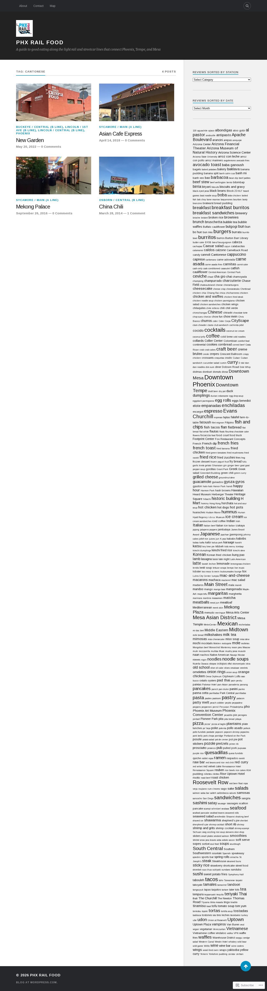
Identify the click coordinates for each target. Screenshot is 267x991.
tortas (214, 910)
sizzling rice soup (216, 832)
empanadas (211, 406)
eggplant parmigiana (203, 401)
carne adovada (226, 259)
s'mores (216, 789)
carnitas (229, 264)
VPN (236, 933)
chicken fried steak (233, 297)
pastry (229, 697)
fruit (227, 461)
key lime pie (208, 546)
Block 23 (232, 190)
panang (244, 684)
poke (214, 728)
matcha (229, 598)
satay (212, 803)
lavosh (205, 564)
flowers (196, 435)
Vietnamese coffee (204, 933)
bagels (197, 169)
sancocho (197, 798)
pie (235, 715)
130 (194, 130)
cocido (198, 331)
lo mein (215, 571)
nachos (204, 654)
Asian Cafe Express (120, 134)
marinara (197, 598)
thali (195, 898)
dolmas (197, 371)
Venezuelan (219, 929)
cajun (227, 246)
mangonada (234, 589)
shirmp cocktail (216, 824)
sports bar (208, 857)
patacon (240, 698)
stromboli (197, 869)
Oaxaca (204, 663)
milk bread (198, 635)
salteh (213, 793)
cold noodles (239, 336)
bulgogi (231, 227)
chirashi (227, 312)
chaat (210, 277)
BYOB (208, 242)
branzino (197, 203)
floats (221, 431)
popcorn (219, 732)
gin (225, 465)
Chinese (215, 312)
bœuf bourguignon (221, 242)
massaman (217, 598)
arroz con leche (228, 156)
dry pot (222, 391)
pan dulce (224, 689)
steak (206, 861)
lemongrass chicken (240, 564)
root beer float (236, 783)
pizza (198, 723)
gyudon (197, 486)
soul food (214, 844)
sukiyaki (217, 869)
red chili (229, 762)
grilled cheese (205, 477)
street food (242, 865)
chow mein (230, 316)
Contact (38, 6)
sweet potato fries (215, 874)
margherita (235, 593)
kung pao (238, 554)
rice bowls (230, 770)
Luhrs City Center (202, 576)
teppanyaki (210, 894)
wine (214, 945)
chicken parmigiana (224, 300)
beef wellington (218, 182)
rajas (210, 758)
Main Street (216, 584)
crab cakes (210, 349)
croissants (208, 357)
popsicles (244, 732)
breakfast (202, 207)
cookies (212, 344)
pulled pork (230, 748)
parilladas (214, 693)
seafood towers (217, 813)
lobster (197, 571)
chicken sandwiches (210, 304)
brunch (198, 222)
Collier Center (214, 340)
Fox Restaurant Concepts (230, 439)
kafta (201, 542)
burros (220, 238)
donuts (217, 371)
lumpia (215, 576)
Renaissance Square (203, 770)
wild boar (242, 941)
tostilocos (197, 915)
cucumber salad (211, 363)
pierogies (242, 715)
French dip (209, 443)
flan (224, 427)
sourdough (235, 844)
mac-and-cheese (235, 575)
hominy (205, 503)
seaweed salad (203, 816)
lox (244, 571)
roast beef (205, 777)
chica (222, 293)
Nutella (196, 663)
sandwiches (227, 797)
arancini (217, 140)
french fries (228, 443)
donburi (207, 371)
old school (201, 667)
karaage (228, 542)
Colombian (230, 340)
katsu (197, 546)
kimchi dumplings (202, 550)
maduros (198, 585)
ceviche (200, 276)
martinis (207, 598)
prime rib (233, 744)
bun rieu (208, 232)
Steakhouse (219, 861)
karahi (238, 542)
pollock (246, 728)
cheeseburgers (231, 285)
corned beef (238, 344)
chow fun (217, 316)
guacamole (202, 481)
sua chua (207, 869)
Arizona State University (205, 156)
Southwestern (202, 853)
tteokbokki (235, 915)
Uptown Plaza (202, 924)
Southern (229, 849)
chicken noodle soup (203, 300)
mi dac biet (198, 630)
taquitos (216, 889)
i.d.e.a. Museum (216, 517)
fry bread (236, 461)
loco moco (206, 571)
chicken (244, 293)
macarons (200, 580)
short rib (230, 824)
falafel (235, 417)
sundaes (226, 869)
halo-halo (207, 486)
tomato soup (226, 906)
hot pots (236, 507)
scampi (207, 808)
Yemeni (204, 954)
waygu (239, 937)
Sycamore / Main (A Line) (120, 126)
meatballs (201, 602)
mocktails (207, 643)
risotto (196, 777)
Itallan (231, 525)
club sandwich (221, 325)
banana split (211, 173)
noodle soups (235, 659)
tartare (225, 889)
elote (196, 406)
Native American (219, 654)
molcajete (226, 643)
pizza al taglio (219, 724)
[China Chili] (136, 175)
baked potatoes (209, 169)
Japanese (210, 533)
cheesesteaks (232, 289)
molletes (245, 643)
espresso (213, 411)
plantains (234, 724)
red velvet (198, 766)
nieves (196, 659)
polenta (222, 728)
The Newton (225, 898)
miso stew (244, 639)
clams (210, 325)
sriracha (234, 857)
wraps (223, 950)
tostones (207, 915)
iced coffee (218, 521)
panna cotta (200, 693)
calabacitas (238, 246)
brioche (196, 217)
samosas (243, 792)
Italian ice (222, 525)
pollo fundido (199, 732)
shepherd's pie (230, 820)
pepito (228, 702)
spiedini (197, 857)
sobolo (225, 840)
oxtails (203, 680)
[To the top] (246, 966)
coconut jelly (199, 336)
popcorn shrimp (231, 732)
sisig (204, 832)
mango (208, 589)
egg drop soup (236, 396)
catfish (235, 268)
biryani (206, 186)
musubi (242, 651)
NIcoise (241, 655)
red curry (241, 762)
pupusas (242, 748)
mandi (238, 585)
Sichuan (197, 832)
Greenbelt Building (210, 473)
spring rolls (221, 857)
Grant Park (222, 469)
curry (232, 362)
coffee (213, 336)
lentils (196, 568)
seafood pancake (201, 813)
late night (224, 559)
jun (217, 538)
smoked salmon (221, 836)
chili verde (231, 308)
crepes (214, 354)
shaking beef (242, 816)
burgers (222, 231)
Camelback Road (237, 250)
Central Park (234, 272)
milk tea (229, 635)
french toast (204, 448)
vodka (230, 933)
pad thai (223, 680)
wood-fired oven (211, 950)
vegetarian (206, 929)
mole (236, 643)
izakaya (240, 525)
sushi (198, 873)
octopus (222, 663)
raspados (232, 758)
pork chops (208, 735)
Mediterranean (202, 607)
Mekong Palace (33, 207)
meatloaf (226, 602)
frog (243, 457)
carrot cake (242, 264)
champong (198, 281)
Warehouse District (224, 937)
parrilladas (240, 693)
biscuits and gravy (232, 186)
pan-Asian (222, 684)
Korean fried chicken (219, 554)
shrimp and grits (204, 828)
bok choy (201, 199)
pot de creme (221, 739)
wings (197, 950)
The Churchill (207, 898)
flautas (214, 431)
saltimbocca (223, 793)
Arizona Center (202, 144)
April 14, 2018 (109, 140)
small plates (207, 836)
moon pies (237, 647)
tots (214, 915)
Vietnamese (237, 928)
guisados (217, 482)
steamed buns (234, 861)
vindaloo (221, 933)
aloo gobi (239, 130)
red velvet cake (212, 766)
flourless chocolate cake (237, 431)
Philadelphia (236, 707)
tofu (214, 906)
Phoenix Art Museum (207, 710)
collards (198, 340)
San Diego (208, 798)
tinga (227, 902)
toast (209, 906)
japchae (225, 534)
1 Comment (136, 213)
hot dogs (223, 507)
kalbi (208, 542)
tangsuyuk (198, 889)
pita (221, 718)
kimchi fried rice (222, 550)
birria (197, 186)
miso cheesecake (216, 639)
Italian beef (209, 525)
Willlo (207, 946)
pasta (198, 697)
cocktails (214, 330)
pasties (208, 698)
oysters (212, 680)
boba (222, 195)
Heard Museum (202, 494)
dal (242, 363)
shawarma (212, 820)
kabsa (196, 542)
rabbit (205, 758)
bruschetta (213, 222)
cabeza (237, 242)
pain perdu (236, 680)
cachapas (197, 246)
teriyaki (231, 894)
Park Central (227, 693)
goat (242, 465)
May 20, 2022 (26, 146)
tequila (220, 894)
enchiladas (233, 405)
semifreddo (219, 816)
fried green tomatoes (216, 452)
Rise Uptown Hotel (232, 773)
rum (210, 789)
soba (219, 840)
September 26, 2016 (32, 213)
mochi (196, 643)
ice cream (234, 516)
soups (224, 843)
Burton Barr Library (236, 238)
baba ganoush (233, 165)
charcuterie (232, 281)
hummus (229, 511)
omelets (244, 668)
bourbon (237, 199)
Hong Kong (215, 503)
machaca (214, 580)
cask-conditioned (211, 268)
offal (230, 663)
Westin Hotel (221, 941)
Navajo (233, 655)
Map (52, 6)
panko (241, 689)
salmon (196, 793)
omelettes (199, 672)
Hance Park (219, 486)
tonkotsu (197, 911)
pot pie (233, 739)
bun (241, 226)
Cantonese (218, 254)
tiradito (233, 902)
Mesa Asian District (215, 617)
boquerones (226, 199)
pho (247, 706)
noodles (214, 659)
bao (207, 177)
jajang (196, 529)
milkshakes (213, 635)
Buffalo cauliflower (214, 226)
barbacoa (219, 177)
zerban (239, 954)
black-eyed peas (201, 191)
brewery (241, 213)
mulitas (214, 651)
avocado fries (243, 160)
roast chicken (220, 777)
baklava (233, 169)
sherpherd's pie (200, 824)
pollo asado (235, 728)
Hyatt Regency (200, 517)
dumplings (201, 395)
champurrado (213, 280)
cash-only (197, 268)
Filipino (229, 422)
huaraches (199, 512)
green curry (240, 473)
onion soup (231, 672)
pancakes (202, 688)
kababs (231, 538)
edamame (223, 396)
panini (234, 689)
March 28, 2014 (110, 213)
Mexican (227, 623)
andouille (210, 135)
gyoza (229, 481)
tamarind (222, 885)
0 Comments (51, 146)
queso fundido (236, 753)
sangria (246, 798)
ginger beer (233, 465)
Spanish (226, 853)
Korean (199, 554)
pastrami (216, 698)
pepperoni (207, 707)
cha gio (219, 276)
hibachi (207, 499)
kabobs (241, 538)
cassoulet (225, 268)
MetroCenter (210, 624)
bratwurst (208, 203)
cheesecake (202, 289)
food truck (236, 435)
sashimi (200, 802)
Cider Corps (224, 321)
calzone (220, 250)
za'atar (231, 954)
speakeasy (238, 853)
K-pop (223, 538)
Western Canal (206, 941)
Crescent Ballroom (231, 354)
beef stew (201, 182)
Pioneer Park (209, 718)
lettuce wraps (219, 568)
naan (196, 654)
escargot (198, 411)
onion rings (216, 672)
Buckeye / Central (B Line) (39, 126)
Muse (221, 651)
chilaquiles (199, 308)
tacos (211, 879)
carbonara (211, 259)
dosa (225, 371)
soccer (232, 840)
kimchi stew (239, 550)
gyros (239, 482)
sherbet (244, 820)
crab (202, 349)
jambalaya (224, 529)
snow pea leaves (208, 840)
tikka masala (216, 902)
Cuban (236, 358)
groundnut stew (227, 477)
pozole (209, 743)
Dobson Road (230, 366)
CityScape (240, 320)
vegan (196, 929)
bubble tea (230, 222)
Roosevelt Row (210, 782)
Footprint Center (203, 439)
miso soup (232, 639)
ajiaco (211, 130)
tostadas (240, 911)
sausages (232, 803)
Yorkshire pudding (218, 954)
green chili (227, 472)
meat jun (214, 602)
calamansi (198, 250)
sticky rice (201, 865)
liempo (230, 568)
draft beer (213, 391)
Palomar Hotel (209, 684)
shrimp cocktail (225, 828)
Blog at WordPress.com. (37, 982)
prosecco (211, 748)
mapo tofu (202, 594)
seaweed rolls (232, 813)
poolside (210, 732)
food (213, 435)
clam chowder (200, 325)
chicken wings (229, 304)
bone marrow (213, 199)
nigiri (204, 659)
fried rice (208, 457)
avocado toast (207, 164)
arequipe (237, 140)
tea (243, 889)
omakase (234, 668)
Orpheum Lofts (231, 676)
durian (214, 396)
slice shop (239, 832)
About (23, 6)
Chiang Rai (213, 293)
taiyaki (239, 880)
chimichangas (200, 312)
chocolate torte (240, 312)
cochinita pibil (236, 325)
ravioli (242, 758)
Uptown (235, 919)
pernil (216, 707)
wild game (198, 946)
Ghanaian (217, 465)
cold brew (226, 336)
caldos (209, 250)
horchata (227, 503)
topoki (205, 911)
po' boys (206, 728)
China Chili (111, 207)
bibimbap (239, 182)
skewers (230, 832)
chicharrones (232, 293)
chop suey (198, 316)
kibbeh (219, 546)
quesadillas (216, 752)
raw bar (199, 762)
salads (241, 788)
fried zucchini (226, 457)
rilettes (216, 774)
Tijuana (205, 902)
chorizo (207, 316)
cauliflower (200, 272)
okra (248, 663)
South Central (208, 848)
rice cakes (241, 770)
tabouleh (198, 880)
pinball (196, 719)
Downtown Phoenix (213, 381)
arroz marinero (214, 160)
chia (204, 293)
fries (238, 457)
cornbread (225, 344)
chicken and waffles (208, 296)
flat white (204, 431)
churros (206, 321)
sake (231, 788)
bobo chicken (234, 195)
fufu (244, 461)
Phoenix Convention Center (214, 713)
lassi (215, 559)
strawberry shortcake (222, 865)
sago (224, 788)
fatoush (205, 422)
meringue (220, 612)
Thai (243, 894)
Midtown (238, 629)
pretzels (222, 743)
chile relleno (212, 308)
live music (239, 568)
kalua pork (217, 542)
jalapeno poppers (208, 529)
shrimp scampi (242, 828)
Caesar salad (213, 246)
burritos (207, 237)
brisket (204, 217)
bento (229, 182)
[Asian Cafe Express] (136, 102)
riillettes (208, 774)
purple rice (198, 753)
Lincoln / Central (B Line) (61, 130)
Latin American (238, 559)
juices (212, 538)
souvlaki (217, 853)
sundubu (236, 869)
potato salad (208, 739)
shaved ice (198, 820)
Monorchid (214, 647)
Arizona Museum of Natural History (215, 150)
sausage (222, 803)
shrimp (240, 824)
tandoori (233, 884)
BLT (240, 191)
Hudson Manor (213, 512)
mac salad (238, 580)
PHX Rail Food (40, 42)
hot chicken (207, 507)
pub (219, 748)
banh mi (241, 173)
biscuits (215, 187)
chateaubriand (207, 285)
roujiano (202, 789)
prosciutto (200, 748)
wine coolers (237, 946)
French (197, 443)
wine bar (224, 945)
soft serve (243, 839)
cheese (219, 285)
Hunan (241, 512)
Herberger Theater (222, 494)
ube (195, 920)
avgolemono (230, 160)
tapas (207, 889)
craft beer (226, 349)
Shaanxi (230, 816)
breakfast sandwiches (213, 212)
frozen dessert (201, 461)
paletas (197, 684)
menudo (209, 612)
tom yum (240, 906)
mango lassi (219, 589)
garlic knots (198, 465)
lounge (238, 571)
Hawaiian (237, 490)
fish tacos (212, 427)
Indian (230, 521)
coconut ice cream (235, 331)
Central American (217, 272)
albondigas (223, 130)
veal (242, 924)
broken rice (216, 217)
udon (202, 919)
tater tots (234, 889)
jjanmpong (236, 534)
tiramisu (199, 906)
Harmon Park (207, 490)
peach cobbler (217, 702)
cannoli (205, 254)
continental (199, 344)
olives (227, 668)
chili (222, 308)
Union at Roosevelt (217, 920)
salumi (232, 793)
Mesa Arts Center (237, 612)
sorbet (205, 843)
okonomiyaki (239, 663)
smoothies (238, 836)
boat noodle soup (208, 195)
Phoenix (23, 133)
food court (222, 435)
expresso (218, 417)
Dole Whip (245, 367)
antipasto (223, 135)
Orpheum (217, 676)
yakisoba (233, 950)
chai (229, 276)
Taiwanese (229, 880)
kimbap (239, 546)
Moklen (217, 643)
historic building (226, 498)
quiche (197, 758)
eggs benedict (241, 400)
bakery (221, 169)
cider (215, 321)
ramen (220, 757)
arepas (228, 140)
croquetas (219, 358)
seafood (238, 808)
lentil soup (206, 567)
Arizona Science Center (234, 152)
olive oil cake (216, 668)
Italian (198, 525)
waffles (205, 937)
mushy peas (231, 651)
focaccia (205, 435)
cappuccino (236, 254)
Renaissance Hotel (231, 766)
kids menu (229, 546)
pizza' (207, 724)
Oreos (208, 676)
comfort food (243, 341)
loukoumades (227, 571)
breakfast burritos (230, 207)
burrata (237, 232)
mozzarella (204, 651)
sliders (196, 835)
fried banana (223, 448)
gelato (208, 465)
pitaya (238, 719)
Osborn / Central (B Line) (122, 200)
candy (196, 254)
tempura (198, 894)
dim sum (210, 367)
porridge (219, 735)
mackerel (226, 580)
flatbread (235, 427)
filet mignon (218, 422)
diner (218, 366)
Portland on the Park (235, 735)
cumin (223, 363)
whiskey (232, 941)
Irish (238, 521)
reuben (219, 770)
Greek (233, 469)
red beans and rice (215, 762)
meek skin (218, 607)
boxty (244, 199)
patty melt (201, 702)
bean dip (233, 178)
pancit (215, 689)
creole (206, 354)
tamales (210, 884)
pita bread (229, 719)
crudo (228, 357)
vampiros (219, 924)
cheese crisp (219, 289)
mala (231, 585)
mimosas (200, 639)
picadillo (228, 715)
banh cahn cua (227, 173)
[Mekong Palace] (53, 175)
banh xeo (198, 177)
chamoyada (240, 276)
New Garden (30, 140)
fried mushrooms (235, 452)
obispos (212, 663)
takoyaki (197, 884)
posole (197, 739)
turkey (244, 915)
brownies (231, 217)
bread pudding (223, 203)
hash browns (222, 490)
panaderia (234, 684)
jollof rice (203, 538)
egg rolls (223, 400)
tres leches (223, 915)
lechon (212, 564)
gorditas (211, 469)
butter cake (198, 242)
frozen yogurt (217, 461)
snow (196, 839)
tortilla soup (227, 911)
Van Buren (233, 924)
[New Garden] (53, 102)
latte (197, 563)
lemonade (223, 563)
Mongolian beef (200, 647)
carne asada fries (213, 264)
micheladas (244, 624)
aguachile (202, 130)
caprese (199, 259)
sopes (197, 843)
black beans (218, 190)
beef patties (244, 178)
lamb (196, 559)
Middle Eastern (216, 630)
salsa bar (205, 793)
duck (229, 391)
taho (221, 880)
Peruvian (224, 707)
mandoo (198, 589)
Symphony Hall (236, 874)
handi (229, 486)
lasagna (206, 559)
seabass (225, 808)
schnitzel (216, 808)
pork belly (198, 735)
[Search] (247, 6)
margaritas (218, 593)
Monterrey (226, 647)
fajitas (226, 417)
